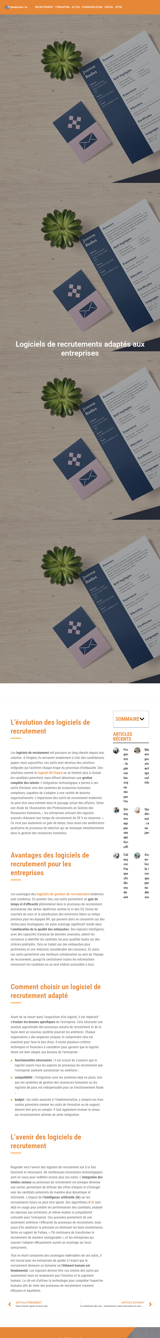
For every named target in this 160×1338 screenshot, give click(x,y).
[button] (142, 719)
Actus (76, 7)
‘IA (92, 1202)
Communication (92, 7)
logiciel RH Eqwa (50, 773)
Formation (62, 7)
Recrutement (44, 7)
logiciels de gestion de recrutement (63, 894)
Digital (109, 7)
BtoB (118, 7)
